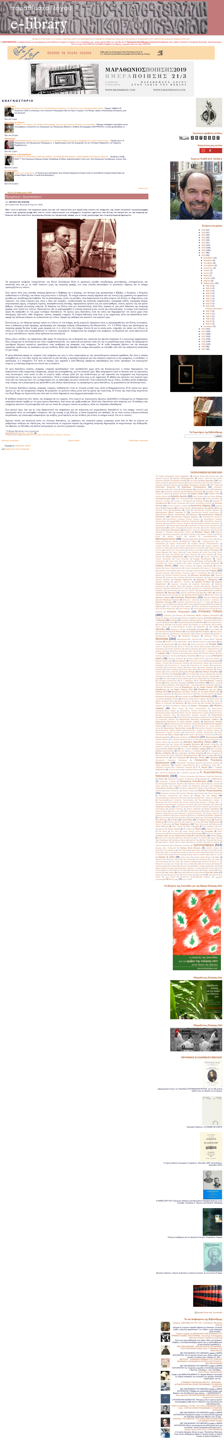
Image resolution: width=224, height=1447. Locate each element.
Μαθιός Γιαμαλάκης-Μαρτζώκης (176, 683)
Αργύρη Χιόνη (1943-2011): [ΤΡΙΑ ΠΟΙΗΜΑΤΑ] (203, 1429)
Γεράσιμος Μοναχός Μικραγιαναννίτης (205, 543)
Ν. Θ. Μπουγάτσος (197, 739)
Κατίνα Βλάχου (213, 658)
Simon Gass (160, 875)
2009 (203, 344)
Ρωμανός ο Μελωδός (63, 435)
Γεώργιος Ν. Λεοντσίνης (196, 548)
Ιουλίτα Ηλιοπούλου (198, 644)
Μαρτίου (207, 281)
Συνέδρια (174, 820)
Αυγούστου (208, 268)
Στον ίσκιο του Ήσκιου (14, 122)
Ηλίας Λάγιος (217, 631)
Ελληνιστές (168, 615)
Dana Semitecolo (182, 852)
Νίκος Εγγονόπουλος (166, 751)
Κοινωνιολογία (212, 661)
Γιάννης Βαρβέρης (162, 552)
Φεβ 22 (209, 296)
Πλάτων (186, 795)
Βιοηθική (195, 539)
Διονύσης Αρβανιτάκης (188, 593)
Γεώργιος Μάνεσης (178, 548)
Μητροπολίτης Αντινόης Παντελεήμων (194, 711)
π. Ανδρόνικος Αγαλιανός (183, 767)
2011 (203, 339)
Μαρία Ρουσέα (172, 699)
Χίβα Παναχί (218, 840)
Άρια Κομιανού (168, 508)
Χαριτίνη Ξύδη (194, 840)
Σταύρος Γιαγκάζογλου (163, 815)
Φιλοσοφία (198, 833)
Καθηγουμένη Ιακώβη (190, 653)
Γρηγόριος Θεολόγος (163, 573)
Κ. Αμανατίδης (196, 651)
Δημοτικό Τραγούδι (188, 590)
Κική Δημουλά (180, 661)
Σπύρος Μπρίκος (161, 811)
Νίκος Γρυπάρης (216, 749)
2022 (203, 240)
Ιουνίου (207, 273)
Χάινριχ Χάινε (215, 838)
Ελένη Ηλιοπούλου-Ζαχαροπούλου (207, 606)
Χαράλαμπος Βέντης (179, 840)
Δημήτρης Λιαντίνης (193, 586)
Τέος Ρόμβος (187, 829)
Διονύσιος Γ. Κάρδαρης (211, 600)
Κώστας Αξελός (191, 667)
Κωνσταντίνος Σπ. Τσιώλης (199, 665)
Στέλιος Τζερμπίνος (215, 815)
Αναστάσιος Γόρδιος (203, 489)
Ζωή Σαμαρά (190, 632)
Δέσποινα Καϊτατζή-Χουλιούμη (176, 575)
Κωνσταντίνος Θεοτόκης (181, 663)
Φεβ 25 (209, 291)
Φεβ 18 (209, 306)
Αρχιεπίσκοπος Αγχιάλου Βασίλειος (206, 510)
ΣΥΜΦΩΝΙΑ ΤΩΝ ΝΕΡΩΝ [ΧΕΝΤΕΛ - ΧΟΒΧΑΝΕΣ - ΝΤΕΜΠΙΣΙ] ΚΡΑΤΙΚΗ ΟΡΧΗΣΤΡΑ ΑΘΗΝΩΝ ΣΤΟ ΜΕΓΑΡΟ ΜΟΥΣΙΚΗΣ (198, 1384)
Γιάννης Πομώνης (207, 554)
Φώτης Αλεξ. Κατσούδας (166, 838)
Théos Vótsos (187, 875)
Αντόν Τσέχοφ (180, 498)
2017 (203, 253)
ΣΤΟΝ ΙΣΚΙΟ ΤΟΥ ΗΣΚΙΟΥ (51, 39)
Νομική (172, 755)
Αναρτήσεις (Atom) (23, 446)
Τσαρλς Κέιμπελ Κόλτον (191, 831)
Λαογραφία (177, 674)
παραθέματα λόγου (40, 7)
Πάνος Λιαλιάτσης (162, 786)
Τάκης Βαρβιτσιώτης (211, 822)
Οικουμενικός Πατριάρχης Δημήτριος (190, 763)
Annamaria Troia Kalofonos (165, 850)
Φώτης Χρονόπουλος (185, 838)
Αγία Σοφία (193, 480)
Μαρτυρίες (180, 703)
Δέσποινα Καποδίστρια (200, 575)
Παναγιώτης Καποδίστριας (193, 781)
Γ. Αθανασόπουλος (208, 541)
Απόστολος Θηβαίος (201, 505)
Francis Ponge (179, 854)
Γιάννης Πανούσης (190, 554)
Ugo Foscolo (200, 875)
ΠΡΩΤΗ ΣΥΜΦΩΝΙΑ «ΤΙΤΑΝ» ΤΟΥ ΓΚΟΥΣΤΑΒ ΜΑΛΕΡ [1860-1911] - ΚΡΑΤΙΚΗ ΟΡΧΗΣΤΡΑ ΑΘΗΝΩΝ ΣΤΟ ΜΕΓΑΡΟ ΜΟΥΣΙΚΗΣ (197, 1408)
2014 (203, 331)
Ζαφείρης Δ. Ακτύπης (178, 629)
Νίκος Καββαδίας (164, 753)
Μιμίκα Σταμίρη (174, 735)
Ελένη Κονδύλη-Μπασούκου (166, 608)
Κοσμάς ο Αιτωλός (162, 663)
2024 (203, 235)
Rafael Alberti (182, 872)
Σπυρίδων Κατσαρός (176, 809)
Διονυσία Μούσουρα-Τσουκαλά (167, 600)
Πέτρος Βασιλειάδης (215, 793)
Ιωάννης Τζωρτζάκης (163, 651)
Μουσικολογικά (212, 737)
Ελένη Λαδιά (198, 608)
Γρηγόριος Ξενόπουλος (182, 573)
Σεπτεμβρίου (209, 265)
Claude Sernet (168, 852)
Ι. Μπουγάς (195, 639)
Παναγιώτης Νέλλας (194, 784)
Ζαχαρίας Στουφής (196, 629)
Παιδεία (161, 779)
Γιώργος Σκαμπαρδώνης (173, 568)
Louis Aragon (175, 864)
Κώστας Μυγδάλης (207, 669)
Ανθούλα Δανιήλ (179, 496)
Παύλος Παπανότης (172, 791)
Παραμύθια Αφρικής (180, 786)
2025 (203, 232)
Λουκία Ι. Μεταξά (198, 678)
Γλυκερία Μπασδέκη (199, 570)
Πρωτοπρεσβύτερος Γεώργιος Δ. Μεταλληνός (206, 798)
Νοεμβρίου (208, 260)
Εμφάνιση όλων (143, 188)
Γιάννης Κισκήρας (192, 552)
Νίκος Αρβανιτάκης (170, 749)
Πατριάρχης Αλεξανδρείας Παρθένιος (192, 788)
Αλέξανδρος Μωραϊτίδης (166, 487)
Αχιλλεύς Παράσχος (211, 528)
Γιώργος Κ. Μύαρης (175, 563)
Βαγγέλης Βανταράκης (172, 530)
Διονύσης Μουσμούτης (173, 595)
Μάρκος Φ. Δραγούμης (164, 703)
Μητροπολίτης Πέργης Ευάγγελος (179, 726)
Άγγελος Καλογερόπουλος (183, 478)
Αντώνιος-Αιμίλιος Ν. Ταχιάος (177, 506)
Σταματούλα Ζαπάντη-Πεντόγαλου (190, 813)
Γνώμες (212, 570)
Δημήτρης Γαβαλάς (163, 582)
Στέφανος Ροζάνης (180, 817)
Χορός (160, 842)
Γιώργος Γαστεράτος (205, 561)
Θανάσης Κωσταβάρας (203, 634)
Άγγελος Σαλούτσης (205, 478)
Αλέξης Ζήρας (173, 489)
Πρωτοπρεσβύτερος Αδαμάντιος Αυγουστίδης (172, 798)
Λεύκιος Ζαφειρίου (206, 674)
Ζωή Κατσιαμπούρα (162, 631)
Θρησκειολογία (182, 639)
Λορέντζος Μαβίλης (182, 678)
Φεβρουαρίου (209, 283)
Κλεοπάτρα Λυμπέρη (196, 661)
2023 (203, 238)
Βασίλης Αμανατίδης (173, 534)
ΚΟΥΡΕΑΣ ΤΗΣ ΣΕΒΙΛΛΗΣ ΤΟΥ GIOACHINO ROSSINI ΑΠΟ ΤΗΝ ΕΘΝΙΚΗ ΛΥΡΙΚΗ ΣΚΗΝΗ (197, 1420)
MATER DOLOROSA (163, 39)
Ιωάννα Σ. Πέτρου (183, 646)
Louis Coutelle (188, 864)
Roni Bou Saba (212, 872)
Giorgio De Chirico (215, 854)
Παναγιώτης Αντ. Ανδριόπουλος (210, 779)
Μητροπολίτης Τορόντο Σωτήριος (168, 732)
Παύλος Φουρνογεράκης (210, 790)
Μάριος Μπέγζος (200, 701)
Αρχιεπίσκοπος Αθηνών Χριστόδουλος (205, 512)
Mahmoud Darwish (204, 864)
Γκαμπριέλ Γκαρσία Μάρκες (167, 570)
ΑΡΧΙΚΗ (35, 39)
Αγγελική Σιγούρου (162, 478)
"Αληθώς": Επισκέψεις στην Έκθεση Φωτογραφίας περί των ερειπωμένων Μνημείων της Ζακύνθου (55, 124)
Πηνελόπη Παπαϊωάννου (168, 795)
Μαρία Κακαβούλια (184, 696)
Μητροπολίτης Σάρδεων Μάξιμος (170, 730)
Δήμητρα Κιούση (213, 577)
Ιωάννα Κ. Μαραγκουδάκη (165, 646)
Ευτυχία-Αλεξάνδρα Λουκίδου (181, 627)
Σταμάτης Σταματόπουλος (165, 813)
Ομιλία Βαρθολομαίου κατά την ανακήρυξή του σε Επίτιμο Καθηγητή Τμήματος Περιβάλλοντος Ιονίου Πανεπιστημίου (62, 141)
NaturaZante (10, 138)
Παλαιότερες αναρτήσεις (138, 440)
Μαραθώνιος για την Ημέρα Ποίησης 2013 (174, 689)
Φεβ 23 (209, 293)
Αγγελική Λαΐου (214, 476)
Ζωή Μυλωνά (177, 632)
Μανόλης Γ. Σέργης (189, 685)
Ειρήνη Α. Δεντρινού (163, 604)
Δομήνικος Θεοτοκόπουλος (187, 602)
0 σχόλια (30, 433)
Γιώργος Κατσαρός (193, 563)
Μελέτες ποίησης (36, 435)
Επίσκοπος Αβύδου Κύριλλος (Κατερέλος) (202, 615)
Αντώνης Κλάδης (202, 501)
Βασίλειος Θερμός (202, 532)
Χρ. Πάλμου (170, 842)
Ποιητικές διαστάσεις (23, 196)
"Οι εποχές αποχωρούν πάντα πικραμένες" (173, 476)
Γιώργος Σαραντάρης (204, 566)
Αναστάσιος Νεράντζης (172, 491)
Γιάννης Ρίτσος (194, 557)
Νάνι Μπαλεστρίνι (213, 739)
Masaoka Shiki (185, 866)
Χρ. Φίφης (182, 842)
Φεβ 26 (209, 288)
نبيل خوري (186, 879)
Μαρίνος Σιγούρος (184, 701)
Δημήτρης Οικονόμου (163, 588)
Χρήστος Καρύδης (213, 842)
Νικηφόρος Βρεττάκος (191, 744)
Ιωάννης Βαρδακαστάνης (202, 646)
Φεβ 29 (209, 286)
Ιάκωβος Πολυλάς (172, 642)
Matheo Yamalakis (199, 866)
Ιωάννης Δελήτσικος (175, 649)
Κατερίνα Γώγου (204, 656)
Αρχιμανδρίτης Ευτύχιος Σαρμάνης (178, 523)
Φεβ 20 (209, 301)
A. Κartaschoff (171, 848)
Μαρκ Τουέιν (214, 701)
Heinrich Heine (161, 859)
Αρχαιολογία (176, 510)
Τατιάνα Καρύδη (173, 829)
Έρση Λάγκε (169, 622)
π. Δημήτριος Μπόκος (191, 769)
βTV (151, 39)
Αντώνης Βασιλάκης (212, 498)
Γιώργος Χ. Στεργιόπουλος (212, 568)
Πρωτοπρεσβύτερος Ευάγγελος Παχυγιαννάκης (176, 800)
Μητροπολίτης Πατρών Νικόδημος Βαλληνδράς (184, 724)
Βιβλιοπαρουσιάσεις (165, 539)
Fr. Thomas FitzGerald (163, 854)
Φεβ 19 (209, 303)
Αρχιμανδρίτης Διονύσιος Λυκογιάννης (185, 521)
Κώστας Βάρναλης (206, 667)
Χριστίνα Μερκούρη (163, 845)
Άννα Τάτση (211, 496)
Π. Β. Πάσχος (202, 767)
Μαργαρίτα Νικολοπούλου (183, 694)
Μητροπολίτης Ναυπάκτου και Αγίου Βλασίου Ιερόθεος (178, 722)
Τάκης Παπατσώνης (202, 824)
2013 (203, 334)
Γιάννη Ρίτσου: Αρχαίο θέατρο (210, 1372)
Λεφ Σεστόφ (174, 676)
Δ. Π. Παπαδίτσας (200, 573)
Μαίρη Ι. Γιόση (215, 683)
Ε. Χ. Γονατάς (205, 602)
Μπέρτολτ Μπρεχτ (162, 739)
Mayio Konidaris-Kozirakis (165, 868)
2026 (203, 230)
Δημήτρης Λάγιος (175, 586)
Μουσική (195, 737)
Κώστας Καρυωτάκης (189, 669)
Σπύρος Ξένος (175, 811)
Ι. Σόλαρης (205, 639)
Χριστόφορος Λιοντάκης (181, 845)
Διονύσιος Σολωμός (164, 602)
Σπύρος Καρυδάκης (211, 809)
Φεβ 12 (209, 316)
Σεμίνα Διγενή (180, 806)
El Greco (217, 852)
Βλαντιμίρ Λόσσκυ (207, 539)
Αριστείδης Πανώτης (184, 508)
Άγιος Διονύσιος (207, 480)
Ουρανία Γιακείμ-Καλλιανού (185, 765)
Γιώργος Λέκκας (164, 565)
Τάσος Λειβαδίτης (208, 826)
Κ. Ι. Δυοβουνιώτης (211, 651)
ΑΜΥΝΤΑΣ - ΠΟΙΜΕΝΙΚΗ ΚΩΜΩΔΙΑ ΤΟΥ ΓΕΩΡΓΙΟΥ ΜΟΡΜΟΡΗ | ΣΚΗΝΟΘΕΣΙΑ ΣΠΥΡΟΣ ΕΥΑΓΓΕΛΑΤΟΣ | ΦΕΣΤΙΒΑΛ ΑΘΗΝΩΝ (199, 1361)
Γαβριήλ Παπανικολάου (178, 543)
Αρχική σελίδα (73, 440)
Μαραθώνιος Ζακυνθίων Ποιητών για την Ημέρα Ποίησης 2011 (195, 692)
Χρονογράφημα (203, 845)
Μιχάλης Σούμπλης (205, 734)
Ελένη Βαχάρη (201, 604)
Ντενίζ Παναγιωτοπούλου (188, 755)
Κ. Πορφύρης (175, 653)
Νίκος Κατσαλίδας (213, 753)
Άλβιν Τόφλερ (215, 485)
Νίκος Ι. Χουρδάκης (194, 751)
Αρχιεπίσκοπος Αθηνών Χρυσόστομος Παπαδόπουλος (177, 515)
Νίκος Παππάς (161, 755)
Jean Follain (215, 859)
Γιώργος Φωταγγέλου (192, 568)
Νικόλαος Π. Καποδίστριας (202, 746)
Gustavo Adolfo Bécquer (203, 857)
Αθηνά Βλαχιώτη (172, 485)
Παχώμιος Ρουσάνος (168, 793)
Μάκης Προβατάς (162, 685)
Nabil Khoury (209, 868)
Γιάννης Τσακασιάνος (211, 556)
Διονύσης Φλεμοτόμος (186, 597)
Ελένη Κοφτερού (184, 608)
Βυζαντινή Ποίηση (190, 541)
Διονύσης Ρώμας (214, 595)
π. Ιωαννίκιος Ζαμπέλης (188, 773)
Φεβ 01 (209, 324)
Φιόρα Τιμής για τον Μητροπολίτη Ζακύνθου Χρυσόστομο (182, 836)
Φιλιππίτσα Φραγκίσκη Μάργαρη (179, 833)
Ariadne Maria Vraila (197, 850)
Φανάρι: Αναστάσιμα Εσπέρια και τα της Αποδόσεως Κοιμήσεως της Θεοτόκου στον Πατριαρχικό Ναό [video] (59, 108)
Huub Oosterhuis (201, 859)
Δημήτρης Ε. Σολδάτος (182, 582)
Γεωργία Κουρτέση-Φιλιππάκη (190, 546)
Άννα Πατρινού (198, 496)
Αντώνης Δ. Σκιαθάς (163, 501)
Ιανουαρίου (208, 326)
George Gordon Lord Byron (196, 854)
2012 (203, 336)
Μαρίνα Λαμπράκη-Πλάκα (165, 701)
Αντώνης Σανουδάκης (178, 503)
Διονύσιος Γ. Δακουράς (191, 600)
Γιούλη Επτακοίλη (182, 559)
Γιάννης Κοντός (207, 552)
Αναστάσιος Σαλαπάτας (193, 492)
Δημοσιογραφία (172, 590)
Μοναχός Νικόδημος (180, 737)
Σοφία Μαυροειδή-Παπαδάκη (198, 806)
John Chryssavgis (162, 861)
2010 (203, 341)
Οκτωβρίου (208, 263)
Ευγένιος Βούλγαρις (165, 624)
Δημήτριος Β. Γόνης (181, 588)
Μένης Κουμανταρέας (197, 708)
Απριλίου (207, 278)
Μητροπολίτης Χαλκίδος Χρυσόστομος (199, 732)
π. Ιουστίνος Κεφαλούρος (167, 773)
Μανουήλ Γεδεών (173, 687)
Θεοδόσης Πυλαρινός (190, 636)
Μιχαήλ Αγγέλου (189, 734)
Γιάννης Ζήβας (177, 552)
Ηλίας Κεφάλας (204, 632)
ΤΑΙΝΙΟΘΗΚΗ (142, 39)
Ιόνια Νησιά (182, 644)
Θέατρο (174, 636)
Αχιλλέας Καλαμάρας (176, 528)
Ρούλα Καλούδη (173, 802)
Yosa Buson (170, 877)
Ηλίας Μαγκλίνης (164, 634)
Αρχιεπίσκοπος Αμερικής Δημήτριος (184, 517)
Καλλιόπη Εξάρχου (208, 653)
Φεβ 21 (209, 298)
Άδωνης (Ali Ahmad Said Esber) (198, 483)
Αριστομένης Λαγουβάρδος (204, 508)
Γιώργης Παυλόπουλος (202, 559)
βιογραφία (185, 539)
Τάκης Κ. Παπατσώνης (164, 824)
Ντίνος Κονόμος (207, 755)
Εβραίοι (216, 602)
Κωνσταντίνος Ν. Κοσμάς (177, 665)
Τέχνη (198, 828)
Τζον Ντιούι (162, 831)
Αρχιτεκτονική (161, 528)
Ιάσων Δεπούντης (201, 642)
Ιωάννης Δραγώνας (191, 649)
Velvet (210, 875)
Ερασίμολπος (185, 620)
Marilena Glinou (171, 866)
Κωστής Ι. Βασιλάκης (172, 672)
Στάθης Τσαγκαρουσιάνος (192, 811)
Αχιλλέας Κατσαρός (194, 528)
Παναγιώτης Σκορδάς (212, 784)
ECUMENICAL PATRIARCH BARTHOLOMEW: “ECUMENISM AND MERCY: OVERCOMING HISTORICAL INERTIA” (62, 157)
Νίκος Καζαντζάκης (181, 753)
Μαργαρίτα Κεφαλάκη (163, 694)
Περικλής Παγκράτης (186, 793)
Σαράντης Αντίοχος (163, 807)
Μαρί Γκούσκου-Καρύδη (205, 694)
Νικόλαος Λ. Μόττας (163, 746)
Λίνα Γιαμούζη (168, 678)
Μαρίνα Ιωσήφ (214, 699)
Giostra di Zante (166, 857)
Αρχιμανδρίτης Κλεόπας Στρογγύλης (207, 523)
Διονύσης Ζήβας (206, 593)
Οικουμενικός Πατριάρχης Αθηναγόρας (171, 760)
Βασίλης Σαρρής (175, 536)
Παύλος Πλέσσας (189, 791)
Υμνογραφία (208, 831)
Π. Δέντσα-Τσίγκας (175, 769)
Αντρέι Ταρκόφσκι (195, 499)
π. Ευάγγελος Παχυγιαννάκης (212, 769)
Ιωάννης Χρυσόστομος (181, 651)
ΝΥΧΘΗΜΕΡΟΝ (85, 39)
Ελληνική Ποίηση (210, 611)
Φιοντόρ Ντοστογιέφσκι (214, 833)
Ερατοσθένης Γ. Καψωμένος (202, 620)
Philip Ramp (194, 870)
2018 (203, 250)
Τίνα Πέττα (175, 831)
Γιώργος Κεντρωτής (211, 563)
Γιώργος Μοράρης (185, 566)
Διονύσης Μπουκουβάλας (194, 595)
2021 (203, 243)
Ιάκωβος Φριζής (186, 642)
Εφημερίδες (201, 627)
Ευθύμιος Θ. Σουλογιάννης (201, 624)
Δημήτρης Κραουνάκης (201, 584)
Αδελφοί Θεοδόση (178, 483)
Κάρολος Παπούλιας (188, 656)
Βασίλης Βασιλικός (190, 534)
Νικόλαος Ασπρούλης (211, 744)
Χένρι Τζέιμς (206, 840)
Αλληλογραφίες (187, 489)
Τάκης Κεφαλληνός (182, 824)
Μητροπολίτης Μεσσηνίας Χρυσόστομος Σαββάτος (199, 719)
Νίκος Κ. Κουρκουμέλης (213, 751)
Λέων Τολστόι (186, 676)
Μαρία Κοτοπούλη (202, 696)
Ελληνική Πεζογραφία (178, 611)
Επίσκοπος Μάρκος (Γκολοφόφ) (167, 618)
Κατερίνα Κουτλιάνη (176, 658)
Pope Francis (169, 872)
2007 (203, 349)
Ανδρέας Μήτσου (162, 496)
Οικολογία (214, 757)
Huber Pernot (187, 859)
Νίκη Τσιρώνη (175, 744)
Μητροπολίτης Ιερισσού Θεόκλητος (189, 717)
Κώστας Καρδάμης (172, 669)
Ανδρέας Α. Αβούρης (163, 494)
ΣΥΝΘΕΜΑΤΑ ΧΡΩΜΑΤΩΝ (104, 39)
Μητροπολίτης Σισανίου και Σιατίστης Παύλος (202, 730)
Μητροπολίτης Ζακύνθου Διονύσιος (193, 715)
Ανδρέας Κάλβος (197, 494)
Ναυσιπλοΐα (175, 742)
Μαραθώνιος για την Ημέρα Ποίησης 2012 (200, 687)
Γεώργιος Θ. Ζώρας (162, 548)
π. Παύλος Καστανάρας (186, 776)
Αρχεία (187, 510)
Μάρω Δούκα (192, 703)
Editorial (208, 852)
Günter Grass (185, 857)
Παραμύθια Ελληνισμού (200, 786)
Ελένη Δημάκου (185, 606)
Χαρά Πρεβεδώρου (162, 840)
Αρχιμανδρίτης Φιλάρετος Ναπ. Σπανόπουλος (204, 525)
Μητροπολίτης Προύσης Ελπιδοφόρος (208, 728)
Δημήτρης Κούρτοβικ (179, 584)
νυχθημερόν (10, 106)
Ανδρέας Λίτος (214, 494)
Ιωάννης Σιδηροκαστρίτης (210, 649)
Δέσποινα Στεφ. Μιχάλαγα (175, 577)
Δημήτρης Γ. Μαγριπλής (207, 579)
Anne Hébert (182, 850)
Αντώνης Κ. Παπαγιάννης (183, 501)
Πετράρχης (201, 793)
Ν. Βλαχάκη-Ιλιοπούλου (179, 739)
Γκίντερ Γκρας (184, 570)
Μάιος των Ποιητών (197, 683)
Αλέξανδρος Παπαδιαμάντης (194, 487)
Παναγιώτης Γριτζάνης (167, 781)
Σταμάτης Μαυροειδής (212, 811)
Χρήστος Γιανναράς (196, 842)
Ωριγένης (159, 848)
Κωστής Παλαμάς (188, 672)
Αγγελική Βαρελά (199, 476)
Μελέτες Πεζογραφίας (200, 706)
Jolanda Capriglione (191, 861)
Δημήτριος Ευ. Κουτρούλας (201, 588)
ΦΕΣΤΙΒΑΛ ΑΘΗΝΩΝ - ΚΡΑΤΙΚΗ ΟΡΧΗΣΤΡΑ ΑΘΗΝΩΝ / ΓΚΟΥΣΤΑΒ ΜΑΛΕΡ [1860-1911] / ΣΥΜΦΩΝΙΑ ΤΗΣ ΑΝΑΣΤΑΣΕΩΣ (199, 1348)
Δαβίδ (212, 573)
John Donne (176, 861)
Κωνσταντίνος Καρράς (201, 663)
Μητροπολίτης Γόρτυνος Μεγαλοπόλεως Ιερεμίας (191, 713)
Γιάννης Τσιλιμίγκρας (163, 559)
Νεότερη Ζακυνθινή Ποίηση (197, 742)
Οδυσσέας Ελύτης (48, 435)
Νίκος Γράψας (200, 749)
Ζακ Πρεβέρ (214, 627)
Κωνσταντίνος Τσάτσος (175, 667)
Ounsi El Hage (181, 870)
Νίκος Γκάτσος (186, 749)
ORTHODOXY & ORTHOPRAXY (18, 155)
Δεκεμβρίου (208, 258)
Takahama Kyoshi (173, 875)
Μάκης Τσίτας (175, 685)
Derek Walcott (197, 852)
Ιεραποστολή (169, 644)
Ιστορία (212, 644)
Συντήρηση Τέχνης (204, 820)
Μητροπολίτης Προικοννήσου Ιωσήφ (177, 728)
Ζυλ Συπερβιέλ (214, 629)
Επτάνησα (174, 620)
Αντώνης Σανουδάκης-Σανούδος (200, 503)
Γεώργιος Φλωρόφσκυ (211, 550)
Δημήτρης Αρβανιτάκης (183, 580)
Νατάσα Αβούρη (161, 742)
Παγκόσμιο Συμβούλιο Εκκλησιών (210, 776)
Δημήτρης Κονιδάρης (203, 582)
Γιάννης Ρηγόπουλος (174, 557)
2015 (203, 329)
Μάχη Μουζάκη (206, 703)
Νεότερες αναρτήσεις (10, 440)
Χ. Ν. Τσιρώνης (202, 838)
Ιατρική (213, 642)
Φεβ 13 (209, 314)
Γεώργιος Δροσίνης (212, 546)
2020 (203, 245)
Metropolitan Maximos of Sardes (189, 868)
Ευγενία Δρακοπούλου (214, 622)
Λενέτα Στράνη (191, 674)
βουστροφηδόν (11, 171)
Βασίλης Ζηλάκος (206, 534)
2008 (203, 346)
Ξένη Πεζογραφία (179, 757)
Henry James (174, 859)
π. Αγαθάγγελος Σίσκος (207, 765)
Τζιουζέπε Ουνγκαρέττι (214, 829)
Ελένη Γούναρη (171, 606)
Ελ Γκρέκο (190, 604)
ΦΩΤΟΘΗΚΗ (130, 39)
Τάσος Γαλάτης (177, 826)
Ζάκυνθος (160, 629)
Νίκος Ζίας (181, 751)
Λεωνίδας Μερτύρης (202, 676)
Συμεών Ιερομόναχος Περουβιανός (201, 817)
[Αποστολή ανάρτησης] (34, 433)
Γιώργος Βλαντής (188, 561)
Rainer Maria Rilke (196, 872)
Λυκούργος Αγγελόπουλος (167, 680)
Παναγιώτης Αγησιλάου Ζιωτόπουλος (181, 779)
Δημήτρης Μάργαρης (211, 586)
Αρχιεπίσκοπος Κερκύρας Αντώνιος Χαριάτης (183, 519)
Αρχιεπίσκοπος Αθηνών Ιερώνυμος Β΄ (171, 512)
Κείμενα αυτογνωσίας (164, 661)
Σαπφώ (216, 804)
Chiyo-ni (211, 850)
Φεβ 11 (209, 319)
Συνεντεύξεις (187, 820)
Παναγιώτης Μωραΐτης (176, 784)
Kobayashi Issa (161, 864)
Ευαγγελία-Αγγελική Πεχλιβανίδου (190, 622)
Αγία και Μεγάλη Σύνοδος (176, 481)
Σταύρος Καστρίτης (180, 815)
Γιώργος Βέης (173, 561)
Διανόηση (172, 593)
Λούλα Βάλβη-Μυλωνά (214, 678)
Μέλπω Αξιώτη (177, 708)
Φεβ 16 (209, 311)
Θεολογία (162, 638)
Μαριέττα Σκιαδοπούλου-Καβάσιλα (194, 699)
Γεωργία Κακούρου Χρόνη (165, 546)
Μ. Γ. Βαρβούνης (187, 680)
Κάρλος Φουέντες (171, 656)
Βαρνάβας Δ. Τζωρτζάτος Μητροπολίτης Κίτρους (173, 532)
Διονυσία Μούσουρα (211, 597)
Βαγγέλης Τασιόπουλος (211, 530)
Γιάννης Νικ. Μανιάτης (173, 554)
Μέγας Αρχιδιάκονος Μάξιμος (176, 706)
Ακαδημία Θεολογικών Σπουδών (193, 485)
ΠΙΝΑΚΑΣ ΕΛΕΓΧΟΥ (181, 39)
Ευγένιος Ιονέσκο (182, 624)
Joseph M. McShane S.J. (210, 861)
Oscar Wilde (168, 870)
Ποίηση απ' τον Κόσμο (205, 796)
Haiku (217, 857)
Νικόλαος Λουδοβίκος (181, 746)
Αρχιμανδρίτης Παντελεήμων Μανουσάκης (170, 525)
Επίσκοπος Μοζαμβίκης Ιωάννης (192, 618)
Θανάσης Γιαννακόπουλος (182, 634)
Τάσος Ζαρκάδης (192, 826)
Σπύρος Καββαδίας (194, 809)
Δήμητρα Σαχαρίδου (163, 579)
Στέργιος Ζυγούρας (164, 817)
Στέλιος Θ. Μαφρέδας (197, 815)
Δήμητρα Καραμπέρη (196, 577)
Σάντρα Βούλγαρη (204, 804)
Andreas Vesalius (212, 848)
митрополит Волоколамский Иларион (195, 877)
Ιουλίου (207, 270)
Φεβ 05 (209, 321)
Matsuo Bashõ (214, 866)
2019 (203, 248)
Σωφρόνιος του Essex (193, 822)
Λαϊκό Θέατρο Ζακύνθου (208, 672)
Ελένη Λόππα (210, 608)
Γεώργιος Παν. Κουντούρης (174, 550)
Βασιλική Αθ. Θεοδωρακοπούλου (203, 536)
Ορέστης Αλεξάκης (212, 763)
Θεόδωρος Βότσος (212, 636)
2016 (203, 255)
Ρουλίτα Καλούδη (189, 802)
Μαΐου (206, 275)
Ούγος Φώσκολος (163, 765)
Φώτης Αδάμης (216, 836)
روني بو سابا (173, 879)
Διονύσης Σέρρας (163, 597)
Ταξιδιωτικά (216, 824)
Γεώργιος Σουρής (193, 550)
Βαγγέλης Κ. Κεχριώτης (192, 530)
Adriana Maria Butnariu (190, 848)
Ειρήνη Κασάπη (178, 604)
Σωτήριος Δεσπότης (174, 822)
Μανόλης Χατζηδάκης (207, 685)
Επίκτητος (179, 615)
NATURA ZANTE (70, 39)
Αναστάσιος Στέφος (212, 491)
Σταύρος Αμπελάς (212, 813)
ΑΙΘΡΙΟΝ (120, 39)
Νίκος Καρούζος (197, 753)
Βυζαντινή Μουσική (171, 541)
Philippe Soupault (208, 870)
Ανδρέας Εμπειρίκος (180, 494)
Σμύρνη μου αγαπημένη (24, 173)
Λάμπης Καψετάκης (163, 674)
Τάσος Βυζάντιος (162, 826)
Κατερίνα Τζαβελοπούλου (196, 658)
